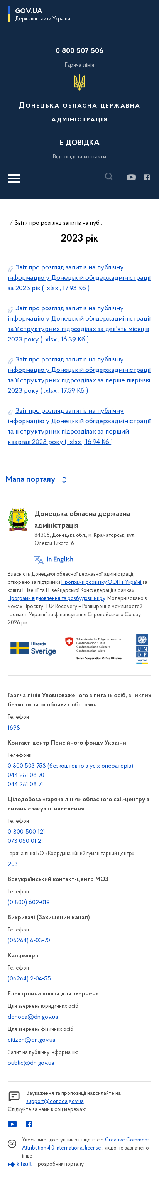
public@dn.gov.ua (31, 1063)
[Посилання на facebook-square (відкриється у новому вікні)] (146, 177)
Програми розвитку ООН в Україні (101, 582)
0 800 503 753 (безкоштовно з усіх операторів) (70, 766)
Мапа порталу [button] (31, 480)
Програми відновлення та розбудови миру (56, 599)
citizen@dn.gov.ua (31, 1040)
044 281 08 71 (25, 785)
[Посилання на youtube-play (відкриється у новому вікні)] (131, 177)
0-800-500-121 (26, 832)
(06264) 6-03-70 (29, 941)
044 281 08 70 (26, 775)
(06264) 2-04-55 (29, 979)
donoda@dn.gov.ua (33, 1017)
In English (60, 559)
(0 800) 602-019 (29, 902)
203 (13, 864)
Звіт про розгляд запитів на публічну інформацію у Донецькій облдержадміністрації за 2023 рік (79, 278)
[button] (111, 176)
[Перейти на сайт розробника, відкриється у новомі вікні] (20, 1164)
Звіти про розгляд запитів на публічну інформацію (60, 223)
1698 (14, 728)
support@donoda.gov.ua (55, 1101)
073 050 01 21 (25, 841)
